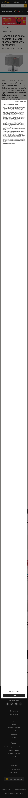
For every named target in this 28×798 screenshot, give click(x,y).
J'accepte (14, 695)
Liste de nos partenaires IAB (9, 143)
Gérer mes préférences (14, 691)
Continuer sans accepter (20, 101)
